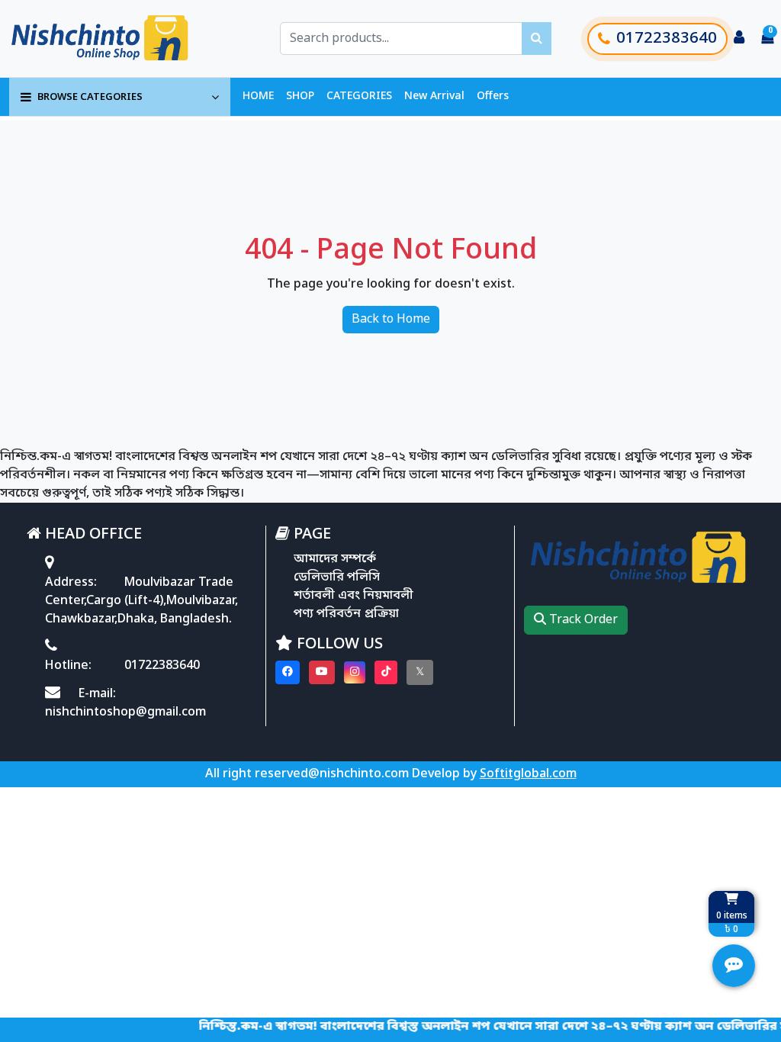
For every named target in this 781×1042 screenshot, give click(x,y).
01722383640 (666, 39)
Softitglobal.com (528, 774)
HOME (258, 96)
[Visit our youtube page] (322, 672)
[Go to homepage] (116, 38)
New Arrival (434, 96)
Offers (493, 96)
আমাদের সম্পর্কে (335, 559)
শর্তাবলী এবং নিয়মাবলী (353, 595)
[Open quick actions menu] (733, 965)
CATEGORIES (359, 96)
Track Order (582, 620)
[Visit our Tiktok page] (385, 672)
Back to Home (391, 319)
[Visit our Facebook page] (287, 672)
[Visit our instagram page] (354, 672)
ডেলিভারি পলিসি (337, 577)
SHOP (300, 96)
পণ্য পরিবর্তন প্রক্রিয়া (346, 614)
